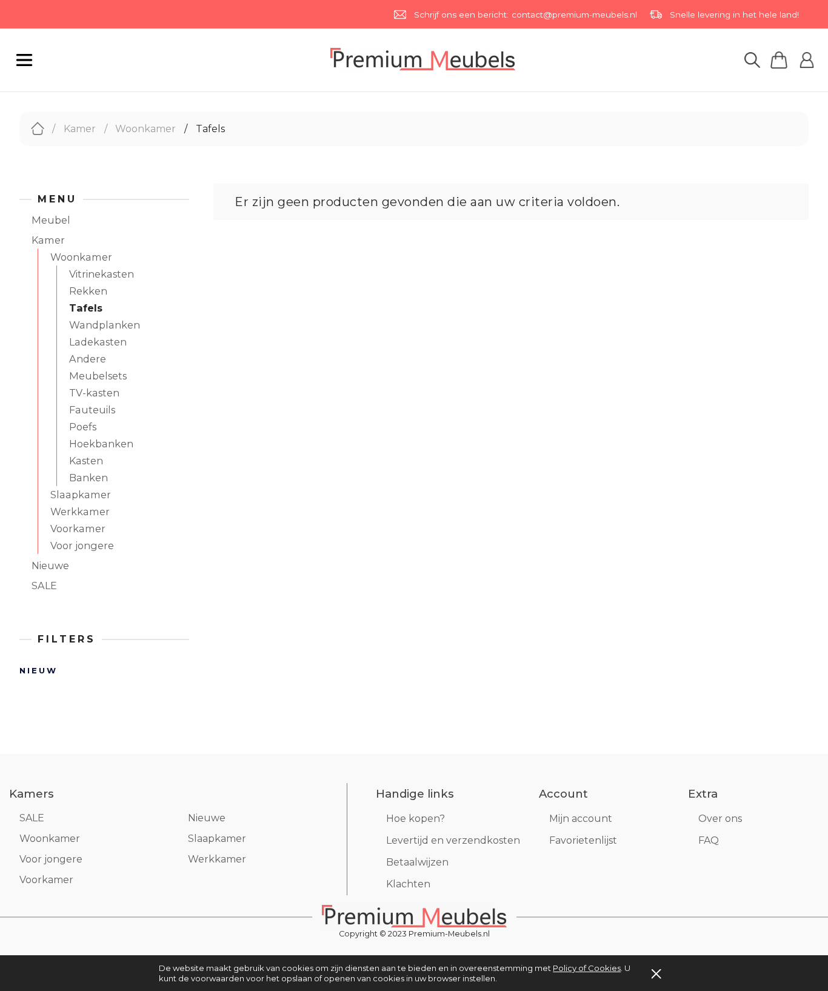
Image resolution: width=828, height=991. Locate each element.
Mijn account (580, 818)
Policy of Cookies (587, 968)
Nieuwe (50, 565)
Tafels (85, 308)
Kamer (48, 240)
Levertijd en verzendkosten (453, 840)
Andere (87, 359)
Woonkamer (81, 257)
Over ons (720, 818)
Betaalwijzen (417, 862)
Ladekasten (98, 342)
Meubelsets (98, 376)
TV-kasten (94, 393)
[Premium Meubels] (414, 916)
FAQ (708, 840)
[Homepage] (422, 59)
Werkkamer (80, 512)
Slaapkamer (80, 495)
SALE (44, 585)
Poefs (82, 427)
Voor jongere (82, 545)
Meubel (51, 220)
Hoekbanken (101, 444)
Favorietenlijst (583, 840)
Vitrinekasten (101, 274)
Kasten (86, 461)
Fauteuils (92, 410)
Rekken (88, 291)
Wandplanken (104, 325)
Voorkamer (77, 528)
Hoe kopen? (415, 818)
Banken (88, 478)
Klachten (408, 884)
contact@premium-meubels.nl (574, 14)
